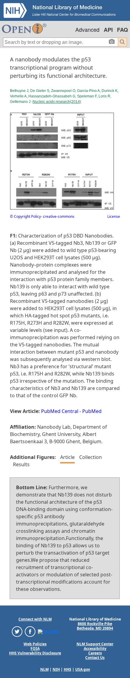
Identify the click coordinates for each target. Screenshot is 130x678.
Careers (95, 653)
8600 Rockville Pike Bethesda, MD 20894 (95, 626)
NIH (56, 669)
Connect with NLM (35, 619)
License (113, 216)
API (108, 30)
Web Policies (35, 644)
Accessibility (95, 648)
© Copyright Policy (25, 216)
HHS (67, 669)
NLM (44, 669)
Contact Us (95, 657)
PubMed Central (59, 411)
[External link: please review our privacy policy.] (17, 631)
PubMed (92, 411)
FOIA (35, 648)
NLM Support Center (94, 644)
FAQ (122, 30)
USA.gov (82, 669)
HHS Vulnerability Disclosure (35, 653)
